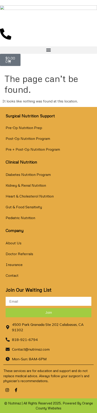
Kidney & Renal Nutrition (26, 185)
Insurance (14, 264)
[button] (48, 50)
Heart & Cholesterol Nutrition (30, 196)
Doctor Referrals (19, 254)
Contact (12, 275)
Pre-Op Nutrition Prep (24, 127)
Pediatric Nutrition (20, 218)
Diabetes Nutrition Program (28, 174)
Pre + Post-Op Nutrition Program (33, 149)
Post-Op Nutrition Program (28, 138)
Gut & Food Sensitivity (24, 207)
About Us (13, 243)
